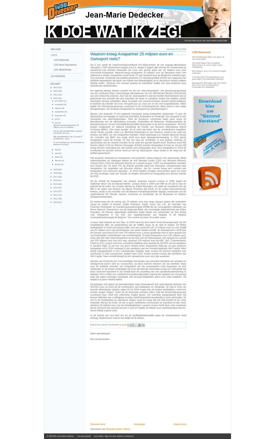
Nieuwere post (97, 424)
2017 (55, 177)
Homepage (139, 424)
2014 (55, 188)
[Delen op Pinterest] (143, 325)
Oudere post (180, 424)
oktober (58, 108)
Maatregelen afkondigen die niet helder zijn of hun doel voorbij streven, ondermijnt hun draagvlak (209, 85)
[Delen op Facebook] (140, 325)
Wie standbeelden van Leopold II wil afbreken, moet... (67, 138)
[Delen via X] (136, 325)
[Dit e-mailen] (129, 325)
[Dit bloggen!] (133, 325)
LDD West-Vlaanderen (65, 65)
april (57, 153)
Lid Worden (58, 76)
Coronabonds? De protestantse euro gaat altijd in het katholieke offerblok (208, 78)
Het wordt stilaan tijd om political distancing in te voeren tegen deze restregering (207, 65)
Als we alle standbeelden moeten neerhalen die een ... (67, 132)
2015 (55, 184)
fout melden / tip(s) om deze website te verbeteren (114, 436)
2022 (55, 91)
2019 (55, 169)
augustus (59, 115)
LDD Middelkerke (62, 69)
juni (56, 123)
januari (58, 164)
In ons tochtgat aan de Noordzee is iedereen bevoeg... (68, 143)
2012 (55, 195)
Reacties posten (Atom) (118, 429)
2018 (55, 173)
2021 (55, 95)
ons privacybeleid (84, 436)
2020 (55, 98)
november (59, 104)
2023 (55, 87)
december (59, 101)
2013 (55, 191)
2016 (55, 180)
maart (57, 157)
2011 (55, 199)
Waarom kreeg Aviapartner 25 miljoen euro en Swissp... (66, 126)
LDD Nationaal (61, 60)
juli (56, 119)
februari (58, 160)
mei (56, 150)
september (60, 112)
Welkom (56, 49)
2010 (55, 202)
